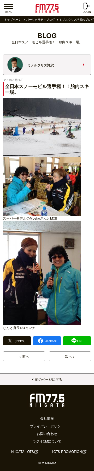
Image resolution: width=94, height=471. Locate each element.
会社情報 (47, 418)
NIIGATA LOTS (22, 451)
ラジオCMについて (47, 441)
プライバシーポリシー (47, 425)
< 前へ (24, 356)
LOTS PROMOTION (67, 451)
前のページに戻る (48, 379)
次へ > (70, 356)
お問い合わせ (47, 433)
